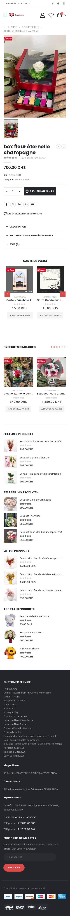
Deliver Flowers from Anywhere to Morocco (27, 692)
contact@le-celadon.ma (23, 817)
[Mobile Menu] (6, 15)
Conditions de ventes (15, 716)
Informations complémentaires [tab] (31, 235)
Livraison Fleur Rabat (15, 724)
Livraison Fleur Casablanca (18, 720)
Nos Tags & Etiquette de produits (21, 740)
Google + (26, 204)
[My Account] (43, 15)
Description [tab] (18, 226)
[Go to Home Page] (5, 27)
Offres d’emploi (12, 732)
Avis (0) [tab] (15, 244)
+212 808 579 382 (26, 823)
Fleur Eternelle (22, 179)
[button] (52, 347)
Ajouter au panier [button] (20, 315)
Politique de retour (14, 747)
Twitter (13, 204)
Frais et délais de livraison (18, 3)
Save (12, 270)
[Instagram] (64, 3)
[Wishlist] (51, 15)
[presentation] (7, 294)
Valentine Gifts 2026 (14, 751)
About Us (9, 708)
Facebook (6, 204)
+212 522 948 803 (26, 829)
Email (32, 204)
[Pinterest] (58, 3)
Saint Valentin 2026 (14, 755)
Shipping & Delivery (14, 700)
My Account (10, 704)
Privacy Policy (11, 712)
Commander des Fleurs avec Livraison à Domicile (30, 736)
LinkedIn (19, 204)
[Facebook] (52, 3)
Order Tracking (12, 696)
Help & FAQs (10, 688)
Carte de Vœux (20, 297)
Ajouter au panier (42, 191)
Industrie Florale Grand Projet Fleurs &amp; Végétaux (33, 743)
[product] (19, 279)
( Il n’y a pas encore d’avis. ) (32, 157)
